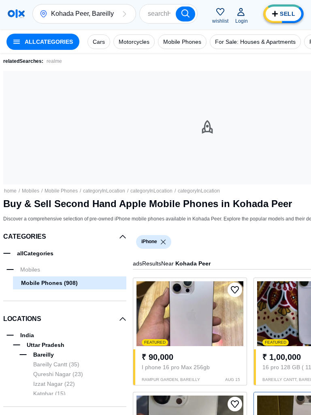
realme (54, 61)
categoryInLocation (104, 191)
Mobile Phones (61, 191)
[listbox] (163, 242)
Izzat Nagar (54, 384)
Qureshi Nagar (58, 374)
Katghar (49, 393)
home (10, 191)
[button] (124, 14)
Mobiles (30, 191)
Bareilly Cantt (56, 364)
